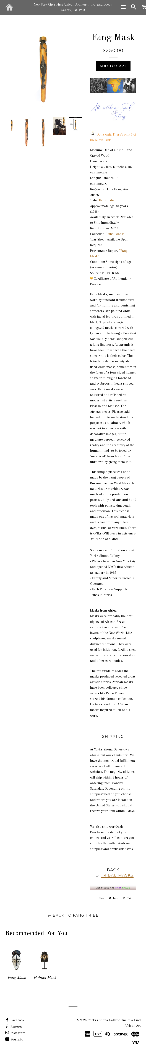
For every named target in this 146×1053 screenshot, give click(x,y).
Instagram (17, 1033)
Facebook (17, 1020)
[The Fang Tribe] (113, 92)
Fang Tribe (106, 200)
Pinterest (16, 1027)
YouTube (16, 1039)
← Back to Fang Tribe (73, 915)
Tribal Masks (115, 234)
